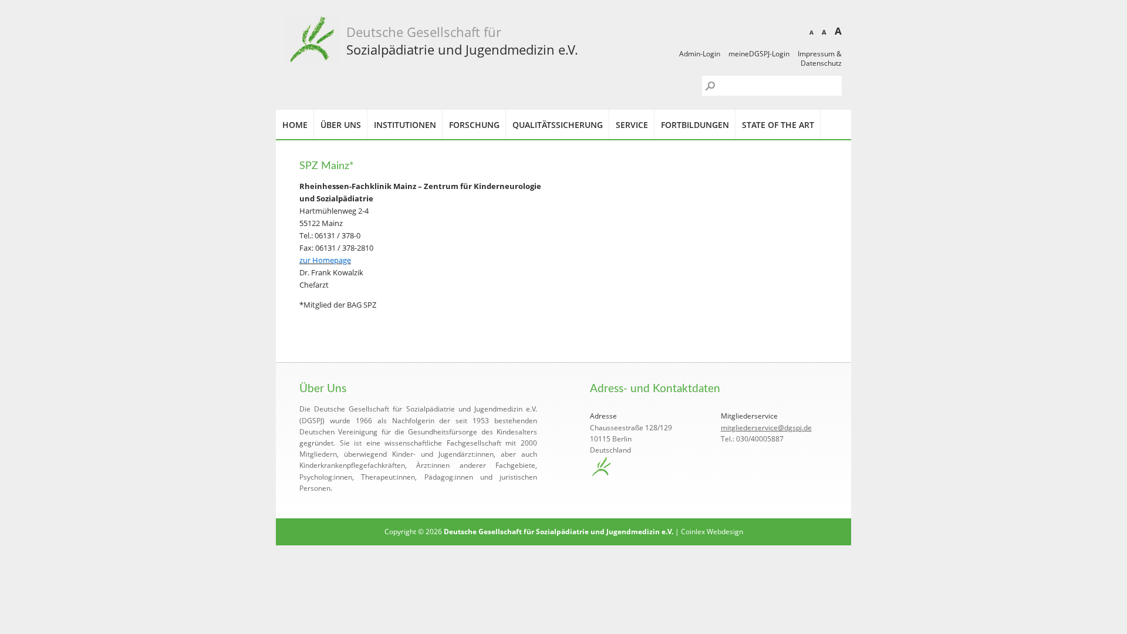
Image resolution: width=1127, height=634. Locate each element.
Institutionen (405, 124)
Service (632, 124)
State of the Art (778, 124)
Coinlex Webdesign (712, 532)
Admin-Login (699, 54)
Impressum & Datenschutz (820, 58)
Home (295, 124)
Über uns (340, 124)
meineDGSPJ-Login (758, 54)
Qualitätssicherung (557, 124)
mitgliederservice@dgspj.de (766, 428)
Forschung (474, 124)
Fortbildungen (695, 124)
